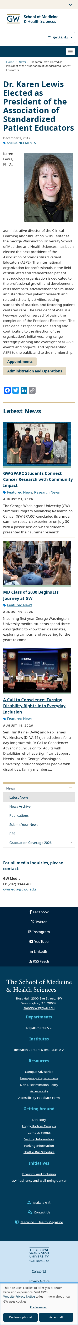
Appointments (19, 361)
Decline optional (20, 1317)
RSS (12, 833)
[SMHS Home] (32, 19)
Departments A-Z (39, 1027)
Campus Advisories (39, 1072)
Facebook (41, 912)
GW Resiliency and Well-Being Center (39, 1180)
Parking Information (39, 1145)
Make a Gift (42, 1202)
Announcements (21, 143)
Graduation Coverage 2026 (30, 842)
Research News (47, 492)
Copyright (39, 1271)
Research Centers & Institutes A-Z (39, 1049)
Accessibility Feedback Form (39, 1097)
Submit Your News (23, 824)
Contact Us (42, 1212)
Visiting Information (39, 1139)
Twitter (41, 921)
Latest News (18, 797)
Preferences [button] (38, 1307)
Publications (19, 815)
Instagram (41, 931)
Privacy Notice (39, 1281)
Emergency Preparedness (39, 1078)
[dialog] (39, 1304)
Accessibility (39, 1091)
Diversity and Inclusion (39, 1174)
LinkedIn (41, 951)
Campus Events (39, 1132)
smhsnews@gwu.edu (39, 1008)
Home (10, 62)
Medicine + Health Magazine (42, 1222)
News (22, 62)
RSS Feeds (41, 961)
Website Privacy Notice (19, 1296)
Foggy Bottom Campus (39, 1126)
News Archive (20, 806)
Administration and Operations (34, 371)
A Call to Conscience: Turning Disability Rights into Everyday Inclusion (34, 706)
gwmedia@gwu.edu (19, 889)
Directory (39, 1119)
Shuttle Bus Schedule (39, 1152)
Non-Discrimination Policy (39, 1085)
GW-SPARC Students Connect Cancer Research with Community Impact (38, 479)
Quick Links (60, 37)
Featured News (19, 492)
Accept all (56, 1317)
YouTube (41, 941)
